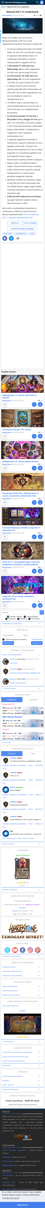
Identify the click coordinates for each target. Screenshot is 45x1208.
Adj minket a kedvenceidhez (11, 956)
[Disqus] (22, 275)
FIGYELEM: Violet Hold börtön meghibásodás (25, 673)
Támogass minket (9, 1182)
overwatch (20, 234)
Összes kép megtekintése (10, 1006)
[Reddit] (17, 238)
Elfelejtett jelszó (37, 639)
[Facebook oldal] (22, 950)
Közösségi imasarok (9, 967)
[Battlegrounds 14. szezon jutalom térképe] (22, 450)
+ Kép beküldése (7, 1041)
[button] (2, 2)
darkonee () (18, 659)
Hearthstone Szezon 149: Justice (16, 430)
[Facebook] (4, 238)
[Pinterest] (38, 950)
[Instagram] (30, 950)
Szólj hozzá (15, 223)
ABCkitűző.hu (6, 1157)
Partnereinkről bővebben (10, 1089)
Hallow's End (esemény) (18, 683)
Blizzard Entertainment (9, 1165)
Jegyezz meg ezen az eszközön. (16, 639)
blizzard (8, 234)
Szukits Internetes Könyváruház (12, 1076)
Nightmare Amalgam (33, 905)
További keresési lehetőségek (12, 623)
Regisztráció (37, 643)
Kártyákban (12, 619)
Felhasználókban (32, 617)
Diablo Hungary (7, 1161)
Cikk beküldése (7, 1175)
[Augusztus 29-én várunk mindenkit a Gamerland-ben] (22, 585)
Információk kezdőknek (9, 986)
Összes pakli (6, 742)
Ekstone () (16, 787)
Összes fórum (6, 1065)
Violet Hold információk (10, 991)
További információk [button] (10, 1198)
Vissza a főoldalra (30, 223)
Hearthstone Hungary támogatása (22, 229)
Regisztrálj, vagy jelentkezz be (12, 971)
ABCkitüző (5, 1080)
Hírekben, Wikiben (16, 617)
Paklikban (23, 619)
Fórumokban (35, 619)
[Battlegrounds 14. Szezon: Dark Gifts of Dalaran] (22, 384)
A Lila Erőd (13, 663)
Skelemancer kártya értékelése (12, 976)
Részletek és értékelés (9, 890)
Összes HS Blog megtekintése (12, 655)
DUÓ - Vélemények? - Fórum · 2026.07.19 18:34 (18, 838)
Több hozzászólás (8, 844)
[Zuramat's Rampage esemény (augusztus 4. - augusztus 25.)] (22, 516)
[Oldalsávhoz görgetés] (40, 404)
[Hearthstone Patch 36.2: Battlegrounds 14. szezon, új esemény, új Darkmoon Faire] (22, 482)
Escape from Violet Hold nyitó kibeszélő (15, 1057)
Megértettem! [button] (22, 1205)
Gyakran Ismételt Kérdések (11, 995)
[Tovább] (34, 404)
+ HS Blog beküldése (9, 688)
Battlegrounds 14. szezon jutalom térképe (20, 461)
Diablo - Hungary (8, 1085)
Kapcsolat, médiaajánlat (10, 1189)
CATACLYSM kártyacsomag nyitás (13, 1061)
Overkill (23, 1011)
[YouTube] (15, 950)
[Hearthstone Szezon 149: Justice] (22, 418)
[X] (11, 238)
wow (32, 234)
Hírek (3, 7)
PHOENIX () (16, 669)
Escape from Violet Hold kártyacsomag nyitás (17, 1052)
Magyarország (15, 2)
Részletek (22, 908)
